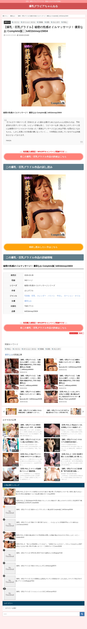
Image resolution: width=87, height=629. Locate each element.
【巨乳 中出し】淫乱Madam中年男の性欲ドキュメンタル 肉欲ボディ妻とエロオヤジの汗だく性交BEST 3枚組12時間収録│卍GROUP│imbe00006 (49, 501)
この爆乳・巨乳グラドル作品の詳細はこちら (44, 157)
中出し (65, 22)
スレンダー (56, 22)
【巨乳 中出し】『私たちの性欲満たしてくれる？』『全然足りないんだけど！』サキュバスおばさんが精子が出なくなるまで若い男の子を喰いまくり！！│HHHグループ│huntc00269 (49, 545)
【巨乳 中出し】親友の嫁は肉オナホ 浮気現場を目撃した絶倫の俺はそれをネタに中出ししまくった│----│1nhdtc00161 (47, 536)
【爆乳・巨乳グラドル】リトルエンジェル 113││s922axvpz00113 (36, 591)
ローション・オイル (29, 22)
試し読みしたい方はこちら (44, 247)
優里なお (7, 22)
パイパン (16, 22)
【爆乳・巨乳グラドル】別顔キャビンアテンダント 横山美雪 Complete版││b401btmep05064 (44, 509)
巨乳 (47, 22)
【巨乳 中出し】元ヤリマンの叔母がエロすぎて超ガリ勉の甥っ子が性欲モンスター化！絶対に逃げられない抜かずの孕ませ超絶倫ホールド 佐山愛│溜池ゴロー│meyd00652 (49, 493)
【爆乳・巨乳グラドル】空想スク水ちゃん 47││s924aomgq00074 (36, 565)
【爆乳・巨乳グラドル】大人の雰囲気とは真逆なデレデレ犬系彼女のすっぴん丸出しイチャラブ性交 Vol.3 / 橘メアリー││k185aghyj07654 (49, 580)
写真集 (41, 22)
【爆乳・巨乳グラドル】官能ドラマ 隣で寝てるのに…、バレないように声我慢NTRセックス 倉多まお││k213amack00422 (47, 523)
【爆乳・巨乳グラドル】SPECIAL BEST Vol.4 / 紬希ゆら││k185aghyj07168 (39, 553)
